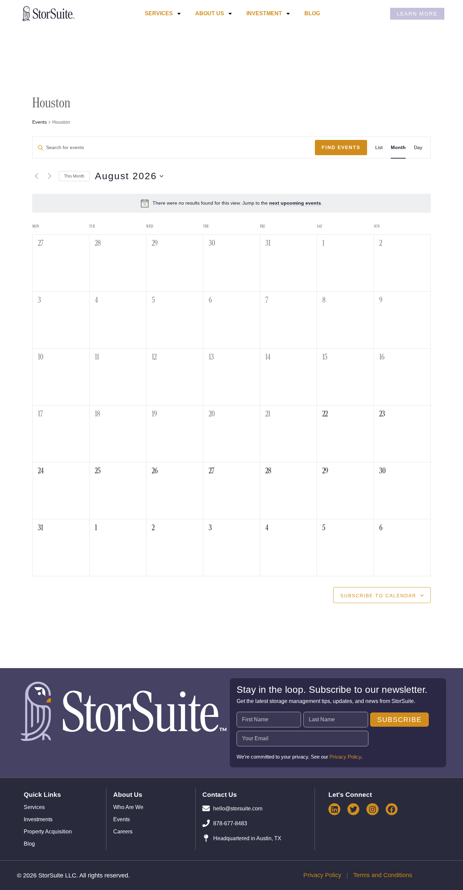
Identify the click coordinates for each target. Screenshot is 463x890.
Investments (38, 819)
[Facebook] (392, 809)
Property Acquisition (48, 831)
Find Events (341, 147)
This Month (74, 176)
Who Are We (128, 807)
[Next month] (49, 176)
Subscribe (399, 719)
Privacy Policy (345, 757)
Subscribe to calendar (378, 595)
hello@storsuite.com (237, 808)
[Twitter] (353, 809)
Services (159, 13)
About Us (209, 13)
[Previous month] (36, 176)
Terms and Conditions (382, 875)
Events (39, 122)
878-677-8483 (230, 823)
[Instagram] (372, 809)
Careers (123, 831)
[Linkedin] (334, 809)
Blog (312, 13)
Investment (264, 13)
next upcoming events (295, 203)
